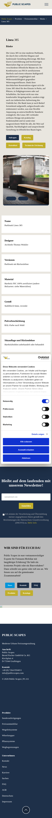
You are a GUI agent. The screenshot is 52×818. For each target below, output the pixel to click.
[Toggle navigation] (46, 4)
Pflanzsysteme (8, 741)
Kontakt (23, 585)
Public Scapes (7, 19)
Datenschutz (7, 796)
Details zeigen (38, 434)
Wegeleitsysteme (9, 730)
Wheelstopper (8, 735)
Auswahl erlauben (26, 450)
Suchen (5, 778)
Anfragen (12, 137)
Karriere (5, 772)
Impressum (7, 801)
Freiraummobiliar (10, 724)
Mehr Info (32, 523)
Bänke (43, 19)
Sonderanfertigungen (11, 718)
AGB (4, 790)
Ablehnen (26, 458)
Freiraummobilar (31, 19)
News (10, 585)
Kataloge (26, 593)
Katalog (27, 137)
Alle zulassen (26, 441)
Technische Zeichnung (34, 145)
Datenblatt (13, 145)
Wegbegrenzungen (10, 747)
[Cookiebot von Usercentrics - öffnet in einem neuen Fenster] (38, 357)
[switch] (45, 409)
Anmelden (26, 506)
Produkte (19, 19)
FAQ (36, 585)
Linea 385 (5, 21)
